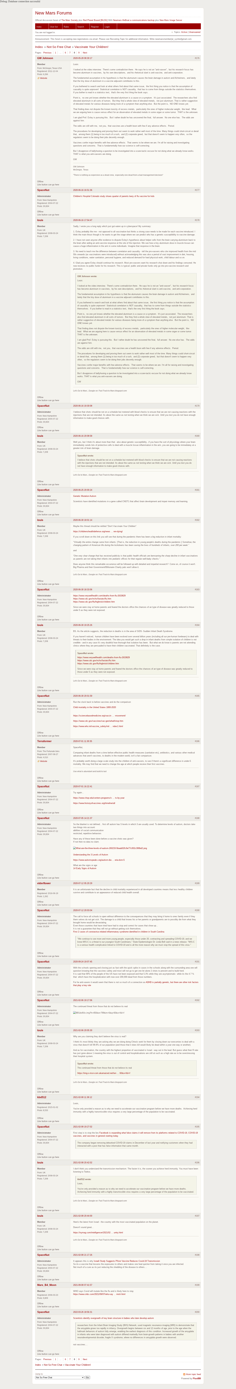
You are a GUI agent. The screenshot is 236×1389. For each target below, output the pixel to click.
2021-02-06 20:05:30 (82, 1030)
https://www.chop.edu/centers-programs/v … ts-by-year (98, 798)
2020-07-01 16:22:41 (82, 786)
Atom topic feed (193, 1374)
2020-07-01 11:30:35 (82, 741)
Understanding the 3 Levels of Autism (90, 854)
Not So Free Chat (59, 47)
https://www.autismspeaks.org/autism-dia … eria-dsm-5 (99, 860)
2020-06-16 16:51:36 (82, 190)
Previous (47, 52)
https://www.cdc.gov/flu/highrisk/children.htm (94, 602)
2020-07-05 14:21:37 (82, 818)
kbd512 (41, 1097)
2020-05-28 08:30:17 (82, 58)
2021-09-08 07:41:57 (82, 1285)
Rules (66, 27)
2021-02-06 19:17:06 (82, 1000)
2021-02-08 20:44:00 (82, 1216)
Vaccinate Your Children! (91, 47)
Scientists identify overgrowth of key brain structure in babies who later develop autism (113, 1318)
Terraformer (44, 741)
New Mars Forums (53, 12)
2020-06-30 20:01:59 (82, 696)
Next (85, 52)
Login (107, 27)
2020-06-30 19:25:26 (82, 625)
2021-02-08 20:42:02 (82, 1162)
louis (40, 220)
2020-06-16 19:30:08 (82, 406)
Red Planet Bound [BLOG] (95, 20)
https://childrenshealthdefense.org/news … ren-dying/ (98, 531)
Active (184, 32)
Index (39, 27)
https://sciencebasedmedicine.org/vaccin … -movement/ (99, 715)
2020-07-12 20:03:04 (82, 910)
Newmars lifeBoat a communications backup (133, 20)
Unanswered (194, 32)
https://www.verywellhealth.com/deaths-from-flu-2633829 (99, 595)
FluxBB (197, 1378)
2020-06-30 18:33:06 (82, 589)
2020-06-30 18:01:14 (82, 520)
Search (80, 27)
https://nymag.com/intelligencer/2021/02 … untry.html (98, 1232)
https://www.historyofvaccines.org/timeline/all (94, 803)
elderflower (44, 883)
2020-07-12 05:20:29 (82, 883)
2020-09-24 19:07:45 (82, 961)
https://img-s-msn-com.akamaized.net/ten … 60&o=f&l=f (103, 1073)
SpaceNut (43, 190)
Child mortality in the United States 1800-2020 (94, 707)
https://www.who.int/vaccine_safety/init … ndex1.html (98, 726)
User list (54, 27)
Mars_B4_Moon (46, 1285)
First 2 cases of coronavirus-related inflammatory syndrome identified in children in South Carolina (118, 932)
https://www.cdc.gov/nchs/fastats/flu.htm (92, 598)
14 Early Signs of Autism (84, 868)
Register (95, 27)
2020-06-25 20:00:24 (82, 490)
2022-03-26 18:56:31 (82, 1312)
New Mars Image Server (171, 20)
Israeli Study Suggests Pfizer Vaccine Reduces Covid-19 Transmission (127, 1261)
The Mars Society (69, 20)
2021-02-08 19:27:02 (82, 1126)
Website (43, 78)
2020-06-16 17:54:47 (82, 220)
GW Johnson (45, 58)
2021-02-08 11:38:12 (82, 1097)
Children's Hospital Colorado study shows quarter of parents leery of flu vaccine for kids (113, 196)
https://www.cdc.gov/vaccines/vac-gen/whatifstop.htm (98, 721)
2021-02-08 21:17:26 (82, 1255)
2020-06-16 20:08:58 (82, 436)
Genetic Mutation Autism (84, 496)
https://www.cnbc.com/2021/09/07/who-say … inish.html (99, 1294)
